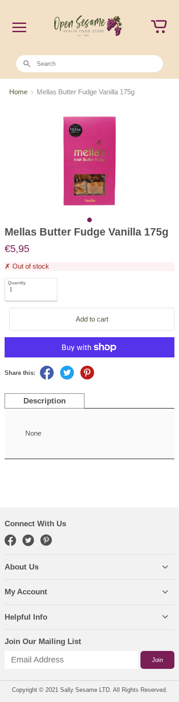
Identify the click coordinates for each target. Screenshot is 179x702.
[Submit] (27, 64)
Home (18, 92)
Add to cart (92, 319)
